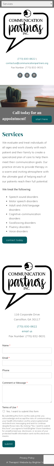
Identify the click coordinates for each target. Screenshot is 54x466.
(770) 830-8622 (26, 58)
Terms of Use (10, 407)
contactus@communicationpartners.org (27, 63)
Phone (5, 370)
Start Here (42, 119)
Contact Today (14, 240)
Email (6, 357)
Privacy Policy (27, 457)
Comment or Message (15, 382)
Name (6, 345)
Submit (9, 443)
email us (27, 331)
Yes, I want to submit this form (22, 411)
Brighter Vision (40, 462)
